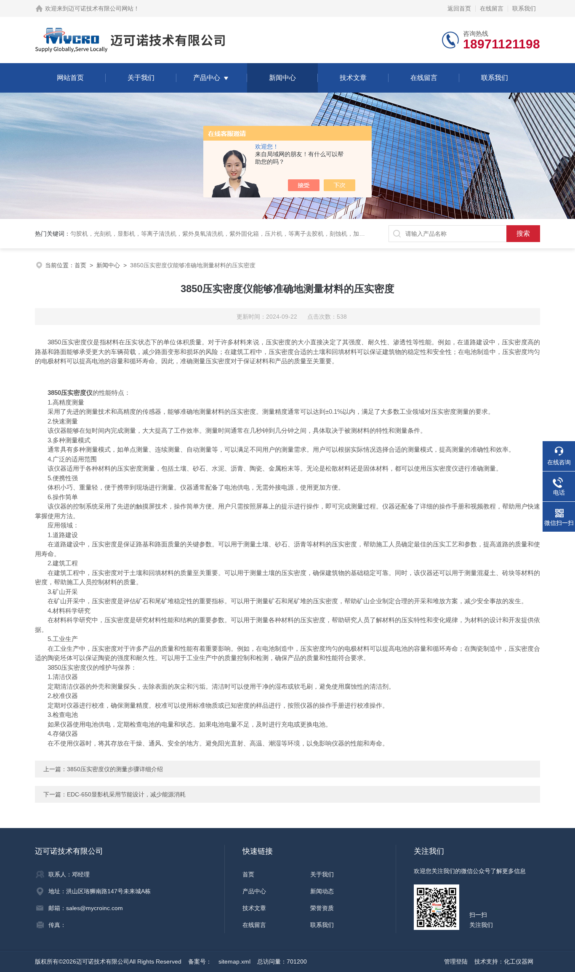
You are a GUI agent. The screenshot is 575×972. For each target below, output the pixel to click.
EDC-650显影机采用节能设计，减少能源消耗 (126, 794)
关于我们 (141, 77)
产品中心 (206, 77)
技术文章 (353, 77)
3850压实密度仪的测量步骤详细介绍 (115, 769)
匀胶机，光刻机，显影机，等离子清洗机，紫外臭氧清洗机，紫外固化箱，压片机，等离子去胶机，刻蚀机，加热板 (220, 233)
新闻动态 (322, 891)
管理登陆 (456, 961)
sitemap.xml (234, 961)
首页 (80, 265)
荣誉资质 (322, 908)
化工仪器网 (518, 961)
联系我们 (524, 8)
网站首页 (70, 77)
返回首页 (459, 8)
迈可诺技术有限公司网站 (101, 8)
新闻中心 (282, 77)
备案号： (200, 961)
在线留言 (491, 8)
